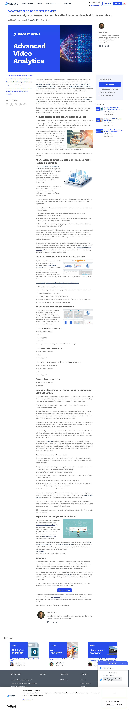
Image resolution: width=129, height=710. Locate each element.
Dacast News (16, 11)
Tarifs (59, 3)
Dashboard (107, 3)
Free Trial (117, 3)
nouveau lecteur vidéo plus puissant (80, 86)
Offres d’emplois (86, 683)
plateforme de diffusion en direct (45, 525)
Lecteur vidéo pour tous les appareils (21, 680)
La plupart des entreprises (65, 544)
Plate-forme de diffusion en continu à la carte (24, 683)
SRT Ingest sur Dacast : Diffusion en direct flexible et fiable (113, 108)
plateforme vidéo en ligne (43, 84)
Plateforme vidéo (27, 3)
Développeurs (50, 3)
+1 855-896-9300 (96, 5)
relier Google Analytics (49, 536)
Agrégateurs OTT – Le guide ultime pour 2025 (113, 119)
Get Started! (109, 84)
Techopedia (49, 441)
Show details (27, 700)
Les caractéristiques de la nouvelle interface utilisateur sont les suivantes (57, 283)
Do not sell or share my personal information (114, 703)
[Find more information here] (112, 685)
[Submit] (90, 2)
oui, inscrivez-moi (64, 590)
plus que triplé (40, 551)
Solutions (39, 3)
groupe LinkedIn (55, 597)
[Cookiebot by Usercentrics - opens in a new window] (11, 706)
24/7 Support (64, 680)
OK (114, 693)
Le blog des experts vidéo (40, 11)
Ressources (67, 3)
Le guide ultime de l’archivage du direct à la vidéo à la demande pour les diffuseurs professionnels (113, 131)
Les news (83, 680)
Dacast (69, 575)
